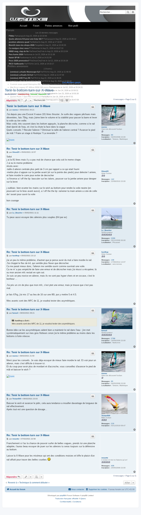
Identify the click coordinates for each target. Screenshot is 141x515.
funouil (104, 330)
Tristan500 (105, 416)
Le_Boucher (106, 230)
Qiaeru (83, 499)
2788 (113, 338)
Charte (48, 69)
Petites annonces (53, 25)
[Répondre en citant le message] (92, 107)
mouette (104, 458)
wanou (104, 127)
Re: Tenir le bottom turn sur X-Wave (28, 148)
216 (112, 423)
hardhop (104, 252)
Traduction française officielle (66, 499)
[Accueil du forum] (70, 14)
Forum (36, 25)
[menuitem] (96, 489)
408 (112, 466)
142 (112, 179)
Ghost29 (105, 171)
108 (112, 260)
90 (112, 135)
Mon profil (73, 25)
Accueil (23, 25)
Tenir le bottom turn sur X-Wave (28, 106)
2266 (113, 238)
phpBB (62, 495)
